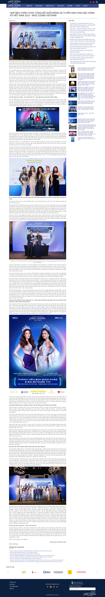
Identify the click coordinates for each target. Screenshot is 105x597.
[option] (23, 572)
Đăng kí (93, 592)
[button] (7, 572)
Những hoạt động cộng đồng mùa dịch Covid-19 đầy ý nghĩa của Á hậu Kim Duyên (82, 40)
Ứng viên (12, 584)
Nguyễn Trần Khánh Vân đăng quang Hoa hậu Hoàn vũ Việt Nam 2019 (83, 47)
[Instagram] (54, 587)
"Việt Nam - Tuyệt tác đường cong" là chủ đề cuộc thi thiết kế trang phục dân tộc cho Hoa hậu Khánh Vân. (82, 30)
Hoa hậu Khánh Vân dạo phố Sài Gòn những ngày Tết (81, 51)
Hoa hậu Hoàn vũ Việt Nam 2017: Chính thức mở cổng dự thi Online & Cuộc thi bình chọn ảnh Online (36, 561)
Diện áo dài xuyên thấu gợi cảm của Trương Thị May (23, 552)
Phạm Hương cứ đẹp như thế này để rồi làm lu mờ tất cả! (25, 554)
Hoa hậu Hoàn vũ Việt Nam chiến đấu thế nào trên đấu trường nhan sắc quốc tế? (31, 557)
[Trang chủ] (13, 2)
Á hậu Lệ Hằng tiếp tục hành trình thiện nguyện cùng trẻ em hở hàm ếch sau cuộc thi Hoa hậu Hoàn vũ (36, 560)
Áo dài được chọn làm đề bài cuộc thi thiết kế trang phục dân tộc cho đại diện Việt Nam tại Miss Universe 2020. (82, 25)
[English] (93, 2)
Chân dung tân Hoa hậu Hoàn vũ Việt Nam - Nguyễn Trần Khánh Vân (83, 62)
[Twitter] (57, 587)
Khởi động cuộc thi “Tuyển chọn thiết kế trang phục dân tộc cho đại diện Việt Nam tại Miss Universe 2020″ (83, 35)
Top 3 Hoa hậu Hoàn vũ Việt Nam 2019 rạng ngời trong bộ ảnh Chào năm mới (82, 54)
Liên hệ (11, 588)
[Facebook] (47, 587)
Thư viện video (13, 586)
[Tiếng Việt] (91, 2)
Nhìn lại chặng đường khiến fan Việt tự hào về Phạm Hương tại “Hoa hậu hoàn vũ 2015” (32, 555)
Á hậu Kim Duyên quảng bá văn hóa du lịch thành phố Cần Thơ (82, 58)
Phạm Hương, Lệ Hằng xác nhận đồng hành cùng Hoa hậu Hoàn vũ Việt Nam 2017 (31, 551)
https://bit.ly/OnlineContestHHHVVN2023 (30, 465)
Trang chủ (12, 582)
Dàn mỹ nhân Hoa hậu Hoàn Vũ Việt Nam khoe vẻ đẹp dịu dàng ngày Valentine (82, 44)
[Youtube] (51, 587)
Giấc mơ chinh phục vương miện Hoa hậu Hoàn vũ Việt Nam (25, 558)
